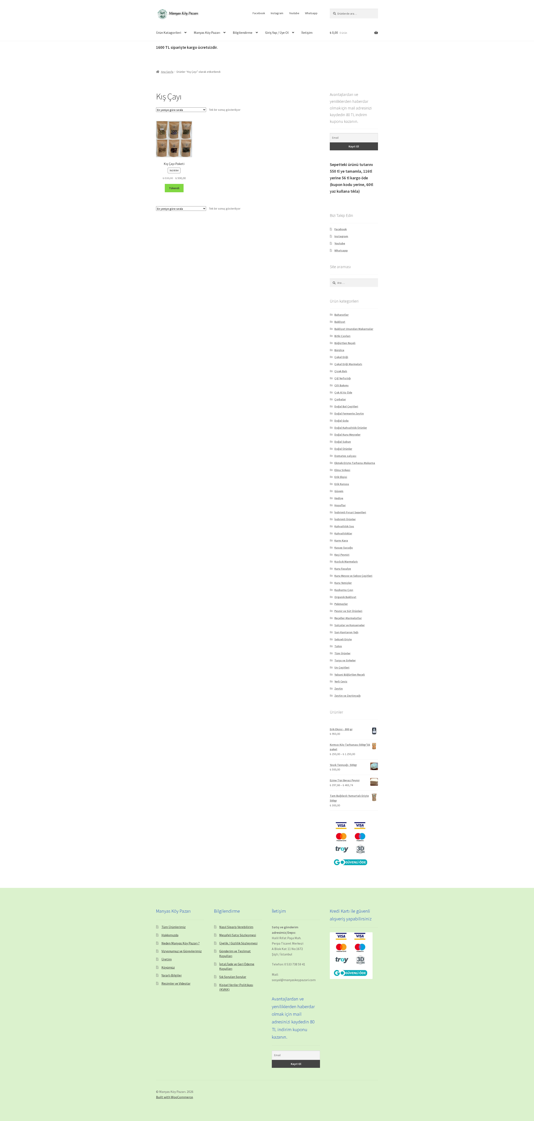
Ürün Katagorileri (168, 32)
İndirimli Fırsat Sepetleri (350, 512)
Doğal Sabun (342, 442)
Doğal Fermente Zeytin (349, 413)
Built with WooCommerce (174, 1097)
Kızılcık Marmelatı (346, 561)
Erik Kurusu (341, 484)
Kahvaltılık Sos (344, 526)
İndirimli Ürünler (345, 519)
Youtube (294, 13)
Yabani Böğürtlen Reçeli (349, 674)
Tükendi (174, 188)
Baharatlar (341, 315)
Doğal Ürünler (343, 449)
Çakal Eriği (341, 357)
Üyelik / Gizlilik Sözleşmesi (238, 943)
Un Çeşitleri (341, 667)
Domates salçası (345, 456)
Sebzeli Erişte (343, 639)
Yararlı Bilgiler (171, 975)
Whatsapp (311, 13)
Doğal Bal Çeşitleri (346, 406)
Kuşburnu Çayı (343, 590)
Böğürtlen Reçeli (344, 343)
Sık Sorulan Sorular (232, 977)
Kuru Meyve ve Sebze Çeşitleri (353, 576)
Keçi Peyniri (341, 555)
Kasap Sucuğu (343, 547)
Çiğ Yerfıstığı (342, 378)
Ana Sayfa (167, 72)
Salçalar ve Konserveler (349, 625)
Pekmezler (341, 604)
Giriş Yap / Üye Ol (277, 32)
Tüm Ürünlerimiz (173, 927)
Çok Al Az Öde (343, 392)
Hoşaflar (340, 505)
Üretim (166, 959)
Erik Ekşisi (340, 477)
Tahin (338, 646)
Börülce (339, 350)
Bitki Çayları (342, 336)
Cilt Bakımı (341, 385)
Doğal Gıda (341, 420)
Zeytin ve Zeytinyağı (347, 695)
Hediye (338, 498)
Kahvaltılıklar (343, 533)
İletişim (306, 32)
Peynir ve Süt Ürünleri (348, 611)
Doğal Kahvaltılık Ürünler (350, 428)
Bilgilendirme (242, 32)
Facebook (259, 13)
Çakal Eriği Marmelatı (348, 364)
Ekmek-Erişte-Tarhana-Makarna (354, 463)
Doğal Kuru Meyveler (347, 434)
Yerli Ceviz (340, 681)
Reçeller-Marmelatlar (348, 618)
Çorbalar (340, 399)
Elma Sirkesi (342, 470)
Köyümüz (168, 967)
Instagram (277, 13)
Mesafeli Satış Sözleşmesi (237, 935)
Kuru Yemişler (343, 583)
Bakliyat (339, 322)
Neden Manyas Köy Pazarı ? (180, 943)
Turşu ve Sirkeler (345, 660)
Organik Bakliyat (345, 597)
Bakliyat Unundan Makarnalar (353, 329)
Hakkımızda (169, 935)
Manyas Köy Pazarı (207, 32)
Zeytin (338, 688)
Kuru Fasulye (342, 569)
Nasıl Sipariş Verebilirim (236, 927)
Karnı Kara (341, 540)
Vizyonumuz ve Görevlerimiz (181, 951)
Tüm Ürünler (342, 653)
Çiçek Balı (340, 371)
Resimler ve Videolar (175, 983)
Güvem (338, 491)
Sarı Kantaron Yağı (346, 632)
